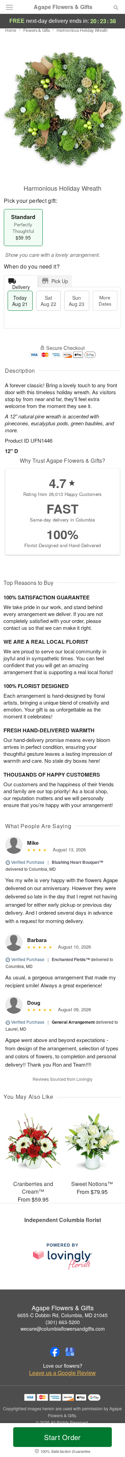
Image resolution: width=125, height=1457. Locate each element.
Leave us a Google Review (62, 1373)
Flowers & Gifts (36, 30)
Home (10, 30)
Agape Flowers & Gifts (63, 7)
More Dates (105, 300)
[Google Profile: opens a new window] (70, 1352)
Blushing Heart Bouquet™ (77, 862)
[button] (110, 1441)
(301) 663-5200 (62, 1322)
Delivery (21, 285)
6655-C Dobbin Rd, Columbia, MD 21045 (62, 1315)
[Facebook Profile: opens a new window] (55, 1352)
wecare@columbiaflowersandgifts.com (62, 1328)
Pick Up (59, 281)
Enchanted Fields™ (71, 959)
